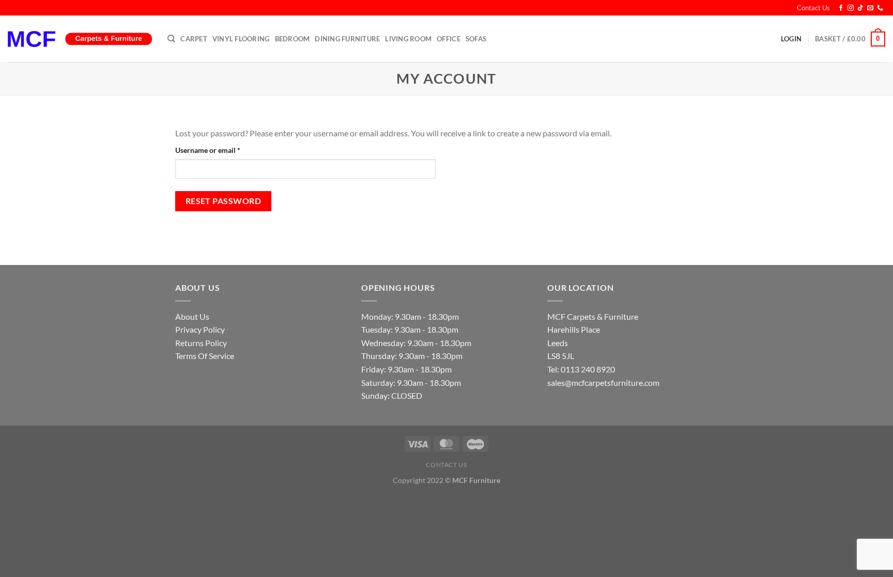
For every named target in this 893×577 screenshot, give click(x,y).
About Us (192, 316)
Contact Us (813, 8)
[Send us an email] (870, 8)
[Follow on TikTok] (860, 8)
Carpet (193, 39)
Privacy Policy (200, 329)
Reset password (223, 201)
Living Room (408, 39)
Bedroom (292, 39)
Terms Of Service (204, 356)
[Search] (171, 39)
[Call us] (880, 8)
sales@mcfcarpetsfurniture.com (603, 382)
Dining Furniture (347, 39)
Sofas (476, 39)
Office (448, 39)
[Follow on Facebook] (841, 8)
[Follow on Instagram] (851, 8)
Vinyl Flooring (241, 39)
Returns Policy (201, 343)
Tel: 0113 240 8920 (581, 369)
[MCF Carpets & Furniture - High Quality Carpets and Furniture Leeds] (80, 39)
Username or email (222, 149)
